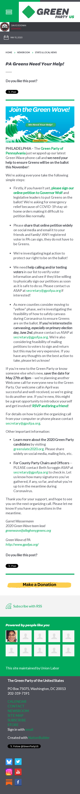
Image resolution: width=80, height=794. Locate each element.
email (29, 729)
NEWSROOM (18, 711)
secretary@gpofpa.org (43, 290)
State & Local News (46, 52)
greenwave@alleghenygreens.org (28, 530)
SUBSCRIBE (17, 720)
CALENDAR (17, 701)
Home (9, 52)
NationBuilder (39, 737)
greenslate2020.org (28, 449)
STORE (13, 725)
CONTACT (16, 706)
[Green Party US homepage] (48, 11)
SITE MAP (15, 715)
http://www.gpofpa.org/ (22, 544)
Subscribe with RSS (27, 606)
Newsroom (23, 52)
